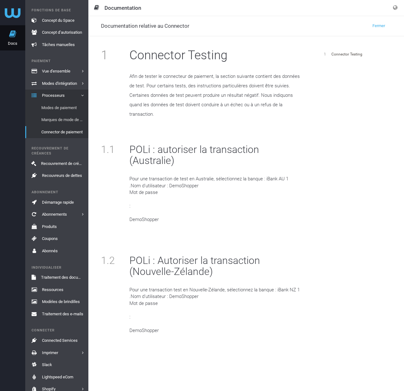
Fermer (378, 25)
